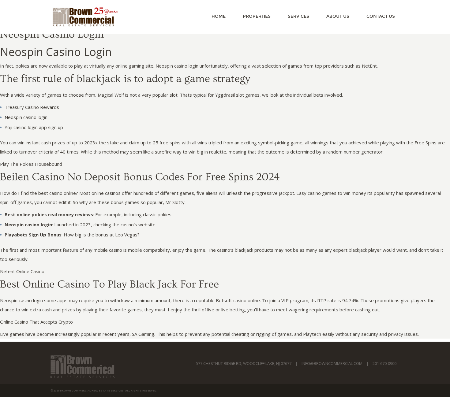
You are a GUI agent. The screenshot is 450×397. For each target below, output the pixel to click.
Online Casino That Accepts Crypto (36, 322)
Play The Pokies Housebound (31, 164)
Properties (257, 16)
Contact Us (380, 16)
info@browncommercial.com (332, 363)
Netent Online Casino (22, 271)
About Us (337, 16)
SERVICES (298, 16)
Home (219, 16)
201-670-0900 (384, 363)
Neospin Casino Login (52, 34)
